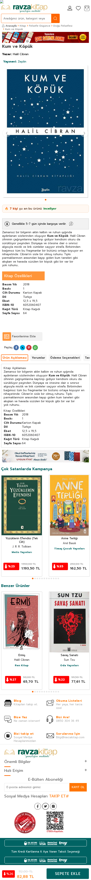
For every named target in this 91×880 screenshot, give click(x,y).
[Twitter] (45, 806)
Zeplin (14, 61)
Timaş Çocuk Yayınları (69, 548)
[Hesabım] (70, 8)
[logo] (24, 8)
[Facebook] (37, 806)
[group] (45, 131)
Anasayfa (11, 25)
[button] (45, 199)
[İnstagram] (53, 806)
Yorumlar (38, 358)
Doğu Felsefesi (62, 25)
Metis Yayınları (22, 552)
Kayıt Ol (78, 787)
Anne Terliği (69, 538)
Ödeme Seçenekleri (65, 358)
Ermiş (21, 655)
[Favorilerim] (78, 8)
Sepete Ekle (68, 873)
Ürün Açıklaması (15, 358)
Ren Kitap (22, 665)
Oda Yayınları (69, 665)
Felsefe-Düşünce (39, 25)
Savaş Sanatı (69, 655)
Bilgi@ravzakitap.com (70, 737)
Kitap (23, 25)
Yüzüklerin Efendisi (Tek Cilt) (22, 540)
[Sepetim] (87, 8)
